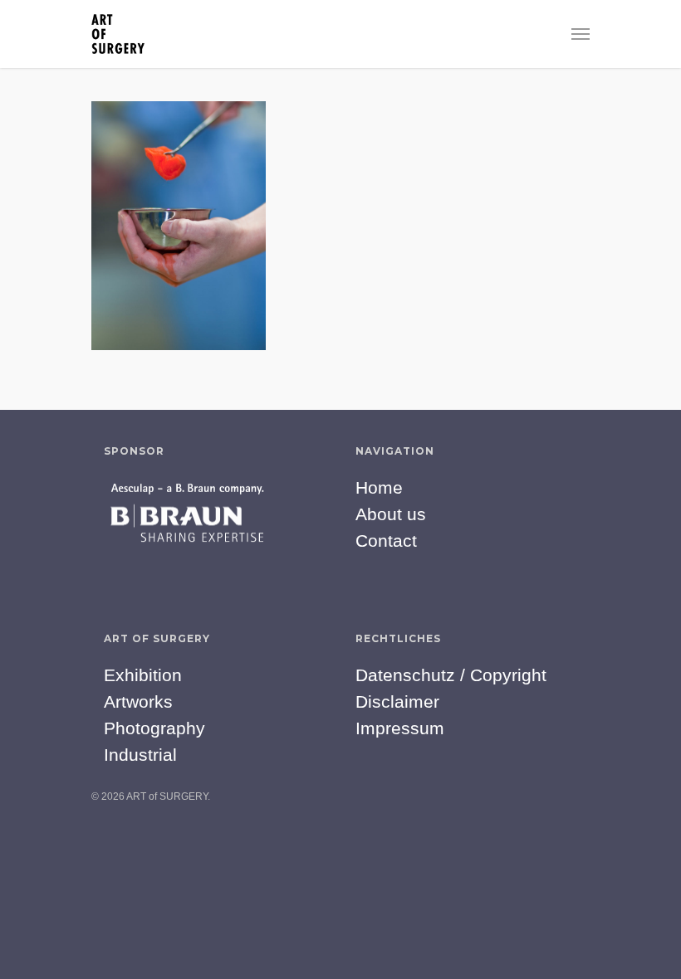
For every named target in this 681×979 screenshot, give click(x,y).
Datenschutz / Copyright (450, 674)
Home (379, 487)
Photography (154, 728)
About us (390, 514)
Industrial (140, 754)
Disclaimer (397, 701)
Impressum (399, 728)
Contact (386, 540)
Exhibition (143, 674)
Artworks (138, 701)
